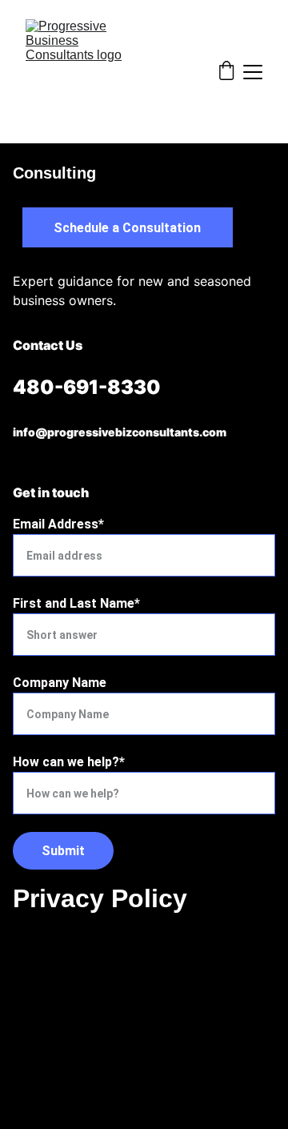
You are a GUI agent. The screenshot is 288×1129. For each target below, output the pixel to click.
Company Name (59, 682)
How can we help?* (69, 761)
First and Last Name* (76, 603)
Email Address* (58, 524)
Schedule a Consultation (127, 227)
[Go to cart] (226, 72)
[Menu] (252, 72)
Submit (63, 850)
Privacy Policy (100, 898)
